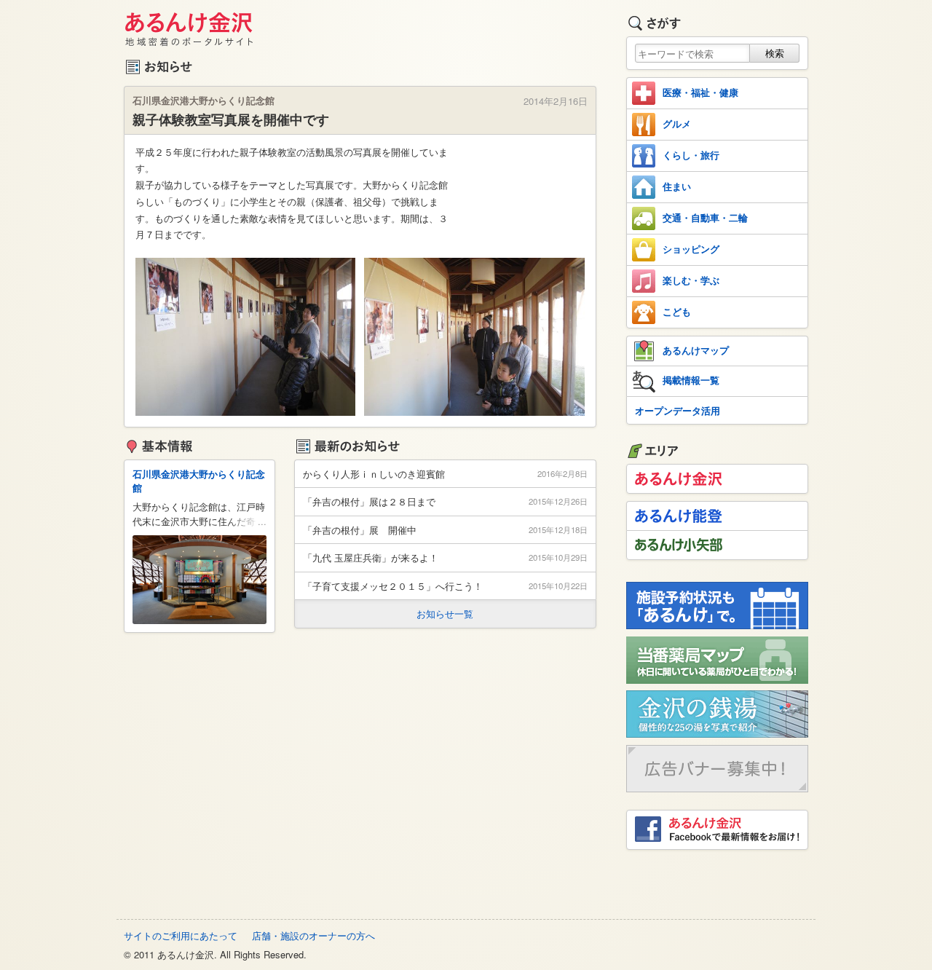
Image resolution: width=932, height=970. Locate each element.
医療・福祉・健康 (700, 92)
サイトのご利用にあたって (180, 935)
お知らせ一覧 (444, 613)
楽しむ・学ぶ (691, 280)
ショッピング (691, 249)
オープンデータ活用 (677, 410)
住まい (677, 186)
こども (677, 311)
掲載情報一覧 (691, 380)
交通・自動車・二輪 (705, 217)
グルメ (677, 123)
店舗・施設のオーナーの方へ (313, 935)
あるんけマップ (696, 350)
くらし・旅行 (691, 155)
